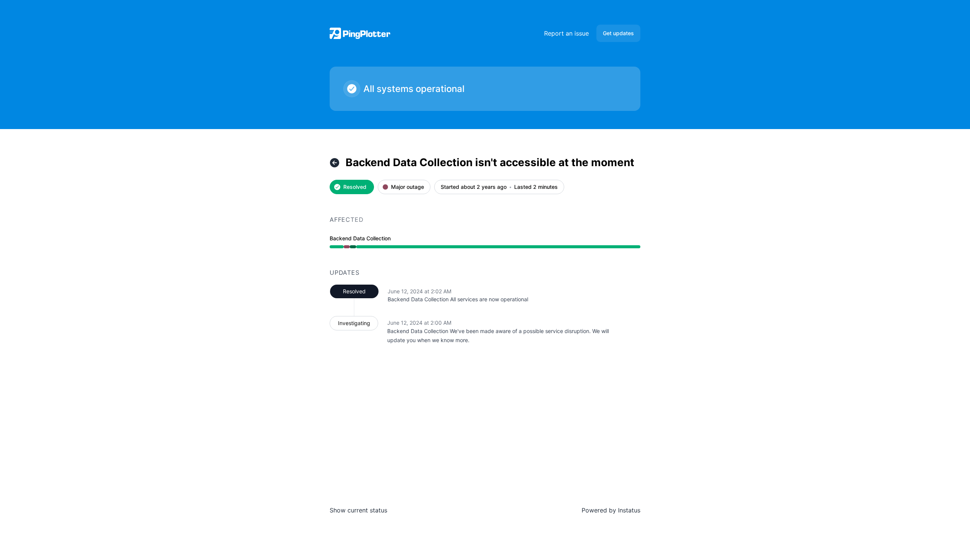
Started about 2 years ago (474, 187)
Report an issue (566, 33)
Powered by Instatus (611, 510)
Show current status (358, 510)
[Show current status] (335, 163)
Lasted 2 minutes (536, 187)
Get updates (618, 33)
